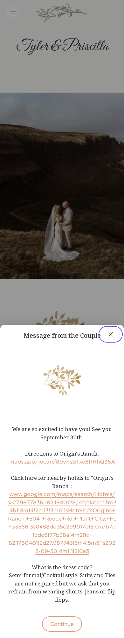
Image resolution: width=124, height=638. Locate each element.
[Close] (110, 334)
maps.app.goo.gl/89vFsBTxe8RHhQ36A (62, 461)
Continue (62, 623)
